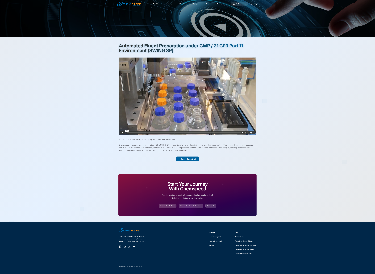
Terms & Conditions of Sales (244, 241)
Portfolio (156, 4)
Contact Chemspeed (215, 241)
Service (219, 4)
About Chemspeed (215, 237)
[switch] (256, 4)
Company (196, 4)
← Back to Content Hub (187, 159)
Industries (169, 4)
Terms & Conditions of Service (244, 249)
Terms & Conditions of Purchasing (245, 245)
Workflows (182, 4)
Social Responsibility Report (243, 253)
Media (208, 4)
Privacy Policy (239, 237)
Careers (211, 245)
